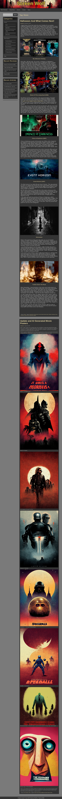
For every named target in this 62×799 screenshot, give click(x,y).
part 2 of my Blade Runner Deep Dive (33, 101)
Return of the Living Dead (29, 315)
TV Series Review (9, 52)
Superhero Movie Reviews (10, 49)
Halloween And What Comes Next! (37, 21)
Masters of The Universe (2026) (9, 64)
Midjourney (43, 792)
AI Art (25, 792)
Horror (40, 314)
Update (34, 315)
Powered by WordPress (34, 797)
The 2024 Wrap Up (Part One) (9, 89)
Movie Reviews (4, 9)
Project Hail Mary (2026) (8, 67)
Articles (18, 9)
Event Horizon (36, 314)
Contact (24, 9)
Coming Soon (31, 314)
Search (15, 14)
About (29, 9)
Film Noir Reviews (9, 41)
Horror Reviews (8, 43)
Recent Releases (9, 46)
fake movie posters (38, 792)
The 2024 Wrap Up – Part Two (9, 86)
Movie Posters (47, 792)
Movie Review (43, 314)
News (25, 314)
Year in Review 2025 (7, 83)
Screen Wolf (31, 3)
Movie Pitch (8, 34)
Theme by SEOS (41, 797)
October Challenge (52, 314)
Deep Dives (12, 9)
